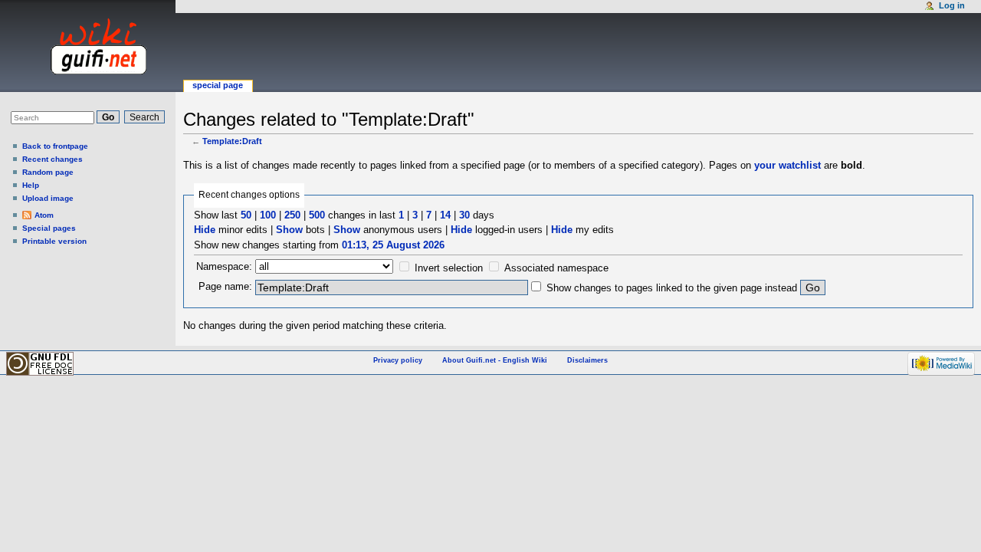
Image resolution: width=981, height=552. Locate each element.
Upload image (48, 198)
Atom (44, 215)
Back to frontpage (55, 146)
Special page (217, 85)
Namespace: (224, 266)
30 (464, 215)
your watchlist (787, 165)
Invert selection (449, 268)
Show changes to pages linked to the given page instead (671, 288)
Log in (952, 5)
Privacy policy (397, 360)
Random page (48, 172)
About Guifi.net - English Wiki (494, 360)
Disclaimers (587, 360)
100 (268, 215)
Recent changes (52, 159)
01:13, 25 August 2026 (393, 245)
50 (246, 215)
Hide (204, 229)
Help (30, 185)
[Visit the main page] (84, 46)
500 (317, 215)
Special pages (49, 228)
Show (289, 229)
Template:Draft (232, 141)
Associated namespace (556, 268)
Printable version (54, 241)
